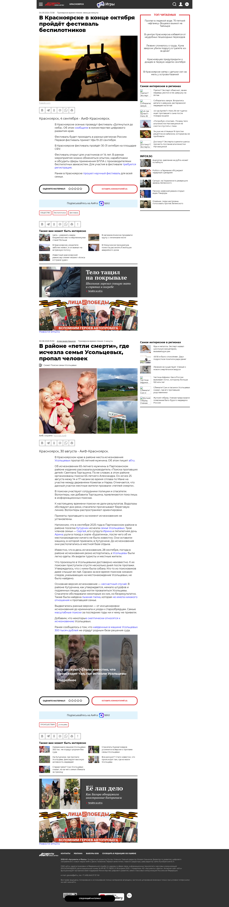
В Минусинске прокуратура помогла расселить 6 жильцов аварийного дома (116, 247)
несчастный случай (114, 584)
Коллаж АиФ (60, 435)
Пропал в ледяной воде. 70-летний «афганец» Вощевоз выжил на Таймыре (165, 23)
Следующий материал (90, 899)
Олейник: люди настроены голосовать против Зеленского (168, 202)
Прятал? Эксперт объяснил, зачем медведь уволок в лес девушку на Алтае (170, 92)
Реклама (78, 854)
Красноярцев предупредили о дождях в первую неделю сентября (165, 60)
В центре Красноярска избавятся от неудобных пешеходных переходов (165, 35)
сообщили (82, 127)
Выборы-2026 (92, 854)
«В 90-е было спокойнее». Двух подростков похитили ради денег (169, 357)
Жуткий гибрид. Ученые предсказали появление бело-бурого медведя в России (171, 400)
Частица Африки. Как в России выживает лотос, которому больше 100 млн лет (170, 379)
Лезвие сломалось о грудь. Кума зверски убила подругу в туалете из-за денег (165, 48)
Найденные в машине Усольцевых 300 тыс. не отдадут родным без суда (69, 749)
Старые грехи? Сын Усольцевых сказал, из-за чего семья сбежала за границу (68, 769)
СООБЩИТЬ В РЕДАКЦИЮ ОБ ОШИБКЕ (119, 854)
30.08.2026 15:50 (46, 341)
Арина (59, 534)
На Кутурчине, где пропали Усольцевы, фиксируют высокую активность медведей (68, 759)
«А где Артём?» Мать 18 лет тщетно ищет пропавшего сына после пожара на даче (170, 113)
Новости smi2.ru (49, 331)
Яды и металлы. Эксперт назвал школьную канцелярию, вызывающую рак (168, 349)
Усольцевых (62, 460)
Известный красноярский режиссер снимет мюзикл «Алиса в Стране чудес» (68, 257)
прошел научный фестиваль (102, 173)
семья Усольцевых (112, 528)
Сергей (81, 531)
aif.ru (131, 460)
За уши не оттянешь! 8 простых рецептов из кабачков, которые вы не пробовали (171, 133)
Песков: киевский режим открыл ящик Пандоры (168, 192)
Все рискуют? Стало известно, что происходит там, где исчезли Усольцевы (91, 671)
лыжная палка (91, 597)
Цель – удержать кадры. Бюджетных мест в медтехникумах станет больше (69, 237)
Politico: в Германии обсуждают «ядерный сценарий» (168, 171)
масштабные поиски (68, 612)
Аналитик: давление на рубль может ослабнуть (170, 161)
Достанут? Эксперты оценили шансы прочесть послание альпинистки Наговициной (171, 144)
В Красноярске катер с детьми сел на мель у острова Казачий (165, 73)
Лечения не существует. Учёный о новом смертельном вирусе (169, 368)
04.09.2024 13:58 (47, 13)
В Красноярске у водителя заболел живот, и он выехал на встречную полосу (67, 247)
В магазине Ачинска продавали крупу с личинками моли (117, 236)
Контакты (65, 854)
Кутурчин (82, 528)
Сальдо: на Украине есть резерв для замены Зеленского (170, 182)
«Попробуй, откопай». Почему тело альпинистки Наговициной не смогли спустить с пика (170, 123)
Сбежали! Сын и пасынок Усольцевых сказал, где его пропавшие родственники (171, 390)
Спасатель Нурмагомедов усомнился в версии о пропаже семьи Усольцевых (117, 749)
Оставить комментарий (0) (114, 189)
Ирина (107, 531)
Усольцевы (120, 553)
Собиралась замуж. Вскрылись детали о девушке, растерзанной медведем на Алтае (169, 103)
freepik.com (44, 103)
